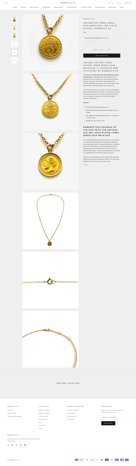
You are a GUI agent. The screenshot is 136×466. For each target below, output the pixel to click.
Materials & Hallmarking (14, 416)
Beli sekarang (102, 55)
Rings (23, 7)
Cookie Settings (71, 416)
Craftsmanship (11, 413)
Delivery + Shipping (44, 410)
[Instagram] (16, 445)
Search (119, 3)
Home (15, 7)
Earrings (46, 7)
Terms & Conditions (73, 410)
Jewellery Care (43, 419)
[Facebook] (89, 164)
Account (111, 3)
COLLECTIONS (86, 7)
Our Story (10, 410)
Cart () (128, 3)
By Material (72, 7)
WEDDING (112, 7)
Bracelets (58, 7)
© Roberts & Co (13, 460)
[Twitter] (92, 164)
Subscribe (108, 423)
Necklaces (34, 7)
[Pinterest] (94, 164)
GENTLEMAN (100, 7)
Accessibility (70, 419)
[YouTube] (25, 445)
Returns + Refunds (44, 413)
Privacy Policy (71, 413)
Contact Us (42, 425)
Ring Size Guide (43, 416)
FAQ (121, 7)
